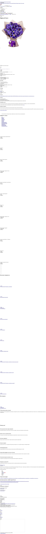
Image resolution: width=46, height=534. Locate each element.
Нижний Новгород (11, 481)
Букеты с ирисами (25, 478)
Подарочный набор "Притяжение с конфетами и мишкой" (7, 383)
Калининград (2, 13)
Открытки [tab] (3, 117)
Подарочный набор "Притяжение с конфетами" (6, 286)
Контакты (15, 3)
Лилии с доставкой (30, 478)
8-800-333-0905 (2, 488)
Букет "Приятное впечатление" (4, 297)
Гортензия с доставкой (3, 478)
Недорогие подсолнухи (13, 478)
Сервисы (19, 3)
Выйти (11, 6)
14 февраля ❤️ (3, 472)
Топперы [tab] (3, 121)
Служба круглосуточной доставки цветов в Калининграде (8, 503)
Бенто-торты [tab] (3, 119)
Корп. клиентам (11, 3)
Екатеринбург (5, 481)
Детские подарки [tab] (4, 125)
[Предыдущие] (0, 266)
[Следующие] (1, 266)
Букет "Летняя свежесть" (3, 393)
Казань (22, 481)
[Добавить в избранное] (5, 79)
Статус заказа (22, 3)
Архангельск (25, 481)
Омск (23, 481)
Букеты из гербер (8, 478)
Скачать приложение (2, 533)
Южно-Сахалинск (16, 481)
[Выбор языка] (1, 4)
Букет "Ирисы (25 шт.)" (3, 408)
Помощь (17, 3)
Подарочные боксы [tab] (4, 122)
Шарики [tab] (3, 118)
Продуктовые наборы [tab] (4, 123)
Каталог (1, 7)
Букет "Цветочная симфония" (4, 319)
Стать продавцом (2, 3)
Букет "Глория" (2, 340)
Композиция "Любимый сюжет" (4, 351)
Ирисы (1, 91)
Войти (8, 6)
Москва (8, 481)
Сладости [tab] (3, 120)
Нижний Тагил (2, 481)
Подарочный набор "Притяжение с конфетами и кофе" (7, 372)
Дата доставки (2, 83)
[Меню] (5, 12)
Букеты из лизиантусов (35, 478)
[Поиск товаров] (1, 12)
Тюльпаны (22, 478)
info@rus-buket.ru (2, 490)
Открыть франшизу (7, 3)
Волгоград (19, 481)
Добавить (2, 149)
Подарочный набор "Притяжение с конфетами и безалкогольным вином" (9, 361)
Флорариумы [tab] (3, 124)
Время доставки (2, 85)
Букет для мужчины (2, 308)
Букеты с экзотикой (18, 478)
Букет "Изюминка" (2, 329)
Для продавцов (2, 2)
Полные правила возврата (3, 110)
